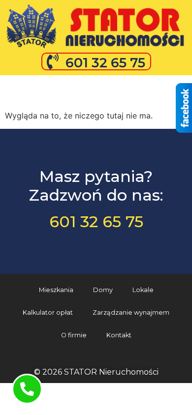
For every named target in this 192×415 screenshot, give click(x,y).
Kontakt (118, 335)
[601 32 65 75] (53, 61)
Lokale (143, 290)
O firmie (74, 335)
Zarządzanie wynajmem (131, 312)
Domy (103, 290)
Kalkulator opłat (48, 312)
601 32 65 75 (105, 63)
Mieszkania (56, 290)
